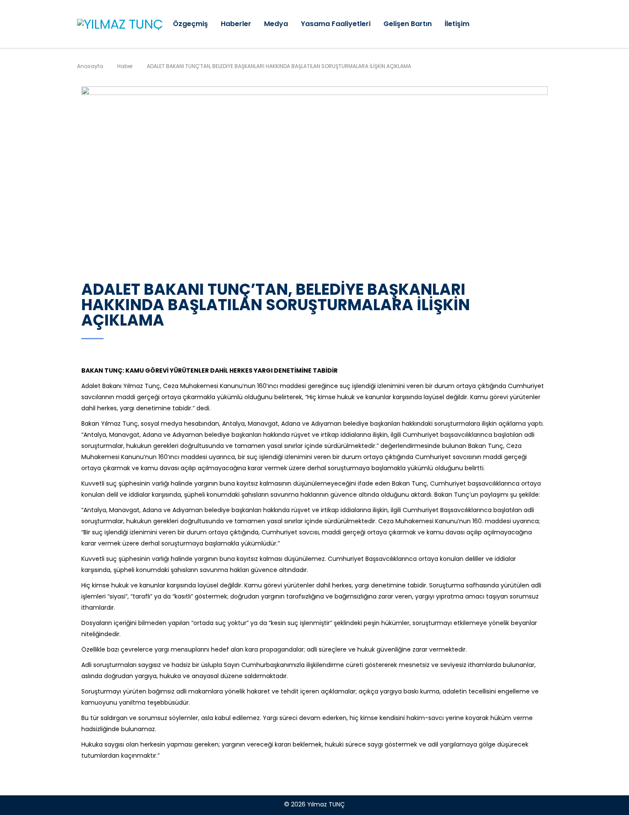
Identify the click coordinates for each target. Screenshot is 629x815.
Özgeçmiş (190, 24)
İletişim (457, 24)
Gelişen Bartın (407, 24)
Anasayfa (90, 66)
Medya (276, 24)
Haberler (236, 24)
